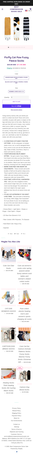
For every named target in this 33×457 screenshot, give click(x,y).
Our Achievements (16, 420)
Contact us (16, 424)
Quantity (6, 97)
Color (16, 74)
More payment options (16, 109)
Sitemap (16, 427)
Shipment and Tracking (16, 432)
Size (16, 88)
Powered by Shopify (17, 448)
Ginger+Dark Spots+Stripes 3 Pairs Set (16, 78)
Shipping (9, 68)
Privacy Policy (16, 408)
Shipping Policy (16, 413)
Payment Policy (16, 415)
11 (24, 47)
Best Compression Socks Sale (16, 9)
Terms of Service (16, 429)
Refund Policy (16, 410)
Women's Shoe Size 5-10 (16, 91)
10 (23, 47)
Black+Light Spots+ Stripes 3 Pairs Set (16, 82)
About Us (16, 418)
